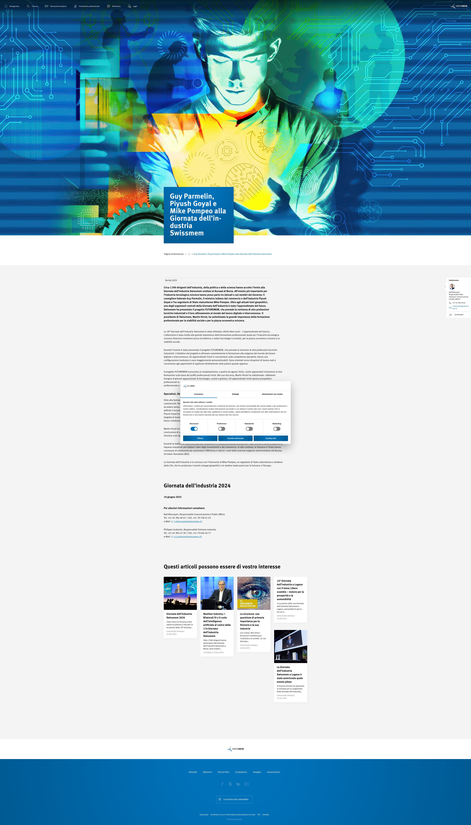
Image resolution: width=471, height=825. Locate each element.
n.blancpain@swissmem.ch (188, 521)
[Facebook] (222, 784)
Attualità (193, 772)
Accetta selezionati (235, 438)
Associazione (273, 772)
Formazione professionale (89, 6)
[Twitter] (230, 784)
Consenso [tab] (198, 394)
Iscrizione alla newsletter (235, 799)
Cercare (35, 6)
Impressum (204, 815)
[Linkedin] (238, 784)
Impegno (257, 772)
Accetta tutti (271, 438)
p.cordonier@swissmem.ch (188, 537)
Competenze (241, 772)
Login (135, 6)
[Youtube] (246, 784)
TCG (258, 815)
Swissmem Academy (58, 6)
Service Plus (223, 772)
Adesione (207, 772)
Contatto (265, 815)
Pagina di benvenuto (174, 254)
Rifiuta (200, 438)
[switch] (221, 429)
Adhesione (116, 6)
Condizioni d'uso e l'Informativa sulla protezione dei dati (232, 815)
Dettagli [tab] (235, 394)
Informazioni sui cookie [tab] (272, 394)
